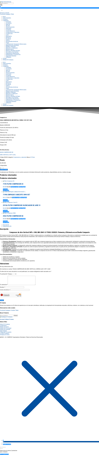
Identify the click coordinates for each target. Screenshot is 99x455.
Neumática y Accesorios (12, 52)
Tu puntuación (4, 274)
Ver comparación (4, 454)
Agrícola (8, 24)
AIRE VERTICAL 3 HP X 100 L (8, 154)
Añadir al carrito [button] (15, 186)
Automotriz (8, 28)
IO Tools (33, 157)
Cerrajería (8, 29)
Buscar (15, 315)
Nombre (2, 287)
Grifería (8, 40)
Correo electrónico (5, 289)
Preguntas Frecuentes (5, 332)
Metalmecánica (10, 49)
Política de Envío (4, 326)
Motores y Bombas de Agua (13, 50)
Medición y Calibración (12, 48)
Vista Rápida (22, 186)
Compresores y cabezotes (12, 32)
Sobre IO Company (5, 324)
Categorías (6, 20)
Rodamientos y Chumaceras (13, 54)
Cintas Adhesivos (10, 31)
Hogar (7, 42)
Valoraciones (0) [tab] (7, 226)
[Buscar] (1, 5)
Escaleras (8, 38)
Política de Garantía (5, 329)
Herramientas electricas (12, 41)
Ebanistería (9, 36)
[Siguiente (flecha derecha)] (2, 448)
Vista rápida (6, 190)
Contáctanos (3, 325)
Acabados (8, 21)
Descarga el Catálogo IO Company (7, 319)
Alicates (8, 25)
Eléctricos (8, 37)
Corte (7, 35)
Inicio (4, 16)
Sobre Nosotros (7, 18)
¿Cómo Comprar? (4, 333)
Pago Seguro (3, 330)
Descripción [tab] (6, 225)
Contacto (5, 19)
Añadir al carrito (4, 169)
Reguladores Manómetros (12, 53)
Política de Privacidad (5, 328)
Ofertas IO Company (8, 59)
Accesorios (9, 23)
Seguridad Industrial (11, 55)
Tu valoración (4, 284)
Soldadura (8, 57)
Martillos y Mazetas (11, 46)
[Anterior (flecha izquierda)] (0, 448)
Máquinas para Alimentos (12, 45)
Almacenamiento (10, 27)
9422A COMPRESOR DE (6, 152)
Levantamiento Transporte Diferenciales (16, 44)
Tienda (4, 58)
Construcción (9, 33)
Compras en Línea (4, 334)
